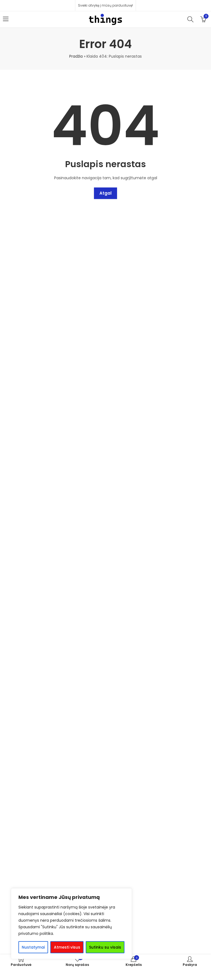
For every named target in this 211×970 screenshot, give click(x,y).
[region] (71, 923)
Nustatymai (33, 947)
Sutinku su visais (105, 947)
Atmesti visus (67, 947)
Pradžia (76, 56)
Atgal (105, 193)
